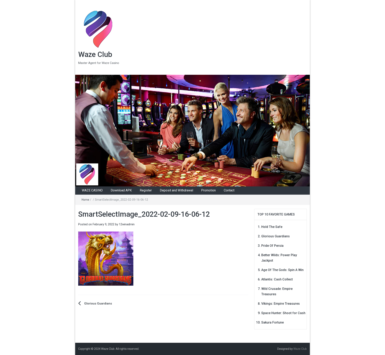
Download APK (121, 190)
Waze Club (95, 54)
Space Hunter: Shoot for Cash (283, 313)
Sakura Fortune (272, 322)
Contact (229, 190)
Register (146, 190)
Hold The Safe (271, 227)
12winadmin (127, 224)
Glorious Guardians (98, 303)
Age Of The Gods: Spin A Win (282, 270)
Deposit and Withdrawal (176, 190)
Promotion (208, 190)
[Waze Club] (192, 130)
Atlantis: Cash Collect (277, 279)
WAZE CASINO (92, 190)
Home (85, 199)
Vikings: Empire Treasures (280, 303)
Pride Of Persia (272, 246)
